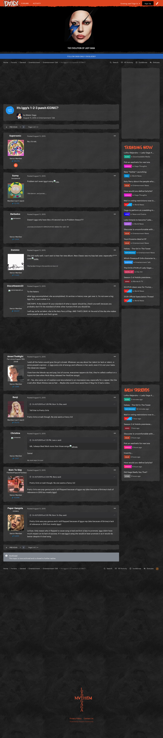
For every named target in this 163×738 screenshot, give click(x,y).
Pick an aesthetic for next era (137, 161)
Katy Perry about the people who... (139, 181)
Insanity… (128, 452)
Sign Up (148, 3)
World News (137, 175)
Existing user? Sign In (130, 3)
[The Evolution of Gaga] (81, 29)
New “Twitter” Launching (135, 171)
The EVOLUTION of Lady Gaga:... (139, 267)
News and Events (139, 214)
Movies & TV (138, 281)
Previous (13, 127)
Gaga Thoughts (140, 166)
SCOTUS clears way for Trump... (138, 286)
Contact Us (88, 718)
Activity (37, 3)
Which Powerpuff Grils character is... (140, 257)
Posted (36, 136)
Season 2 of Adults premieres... (138, 277)
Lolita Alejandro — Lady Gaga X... (139, 152)
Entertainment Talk (47, 117)
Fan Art (139, 271)
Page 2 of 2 (32, 127)
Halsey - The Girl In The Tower (137, 248)
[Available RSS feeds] (157, 568)
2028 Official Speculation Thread (138, 296)
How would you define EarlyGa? (138, 190)
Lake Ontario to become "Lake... (138, 219)
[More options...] (114, 135)
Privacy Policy (76, 718)
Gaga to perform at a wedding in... (139, 209)
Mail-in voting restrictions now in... (139, 200)
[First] (6, 126)
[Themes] (157, 3)
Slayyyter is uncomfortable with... (139, 229)
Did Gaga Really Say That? (135, 471)
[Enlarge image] (56, 181)
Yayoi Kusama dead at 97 (135, 238)
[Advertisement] (61, 84)
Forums (25, 3)
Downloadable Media (141, 156)
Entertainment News (141, 185)
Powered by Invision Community (81, 721)
